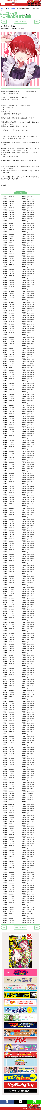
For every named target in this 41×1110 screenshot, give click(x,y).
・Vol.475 (27, 403)
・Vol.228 (8, 675)
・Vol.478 (8, 400)
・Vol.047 (27, 872)
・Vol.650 (8, 212)
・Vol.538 (8, 335)
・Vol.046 (8, 874)
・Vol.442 (8, 440)
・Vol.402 (8, 484)
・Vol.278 (8, 620)
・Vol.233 (27, 668)
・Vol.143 (27, 767)
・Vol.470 (8, 409)
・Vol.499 (27, 376)
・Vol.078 (8, 839)
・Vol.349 (27, 541)
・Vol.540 (8, 333)
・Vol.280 (8, 618)
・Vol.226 (8, 677)
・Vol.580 (8, 289)
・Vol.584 (8, 284)
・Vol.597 (27, 269)
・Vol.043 (27, 876)
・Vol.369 (27, 519)
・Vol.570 (8, 300)
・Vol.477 (27, 400)
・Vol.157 (27, 751)
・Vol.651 (27, 210)
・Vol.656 (8, 205)
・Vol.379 (27, 508)
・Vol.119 (27, 793)
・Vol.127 (27, 784)
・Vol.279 (27, 618)
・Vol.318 (8, 576)
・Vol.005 (27, 918)
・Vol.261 (27, 637)
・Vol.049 (27, 870)
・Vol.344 (8, 547)
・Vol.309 (27, 585)
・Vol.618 (8, 247)
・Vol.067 (27, 850)
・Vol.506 (8, 370)
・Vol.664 (8, 197)
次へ (36, 22)
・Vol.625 (27, 238)
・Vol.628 (8, 236)
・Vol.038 (8, 883)
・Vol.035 (27, 885)
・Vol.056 (8, 863)
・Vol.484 (8, 394)
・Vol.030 (8, 892)
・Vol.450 (8, 431)
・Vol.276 (8, 622)
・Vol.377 (27, 510)
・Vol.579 (27, 289)
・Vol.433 (27, 449)
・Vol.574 (8, 295)
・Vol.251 (27, 648)
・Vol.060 (8, 859)
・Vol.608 (8, 258)
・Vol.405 (27, 479)
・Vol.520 (8, 354)
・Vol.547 (27, 324)
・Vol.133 (27, 778)
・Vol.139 (27, 771)
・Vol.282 (8, 615)
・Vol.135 (27, 775)
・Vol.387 (27, 499)
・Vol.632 (8, 232)
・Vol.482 (8, 396)
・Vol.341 (27, 550)
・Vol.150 (8, 760)
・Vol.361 (27, 528)
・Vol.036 (8, 885)
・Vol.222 (8, 681)
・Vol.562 (8, 308)
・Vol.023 (27, 898)
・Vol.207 (27, 696)
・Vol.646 (8, 216)
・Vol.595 (27, 271)
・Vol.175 (27, 732)
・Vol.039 (27, 881)
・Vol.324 (8, 569)
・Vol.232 (8, 670)
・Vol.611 (27, 254)
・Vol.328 (8, 565)
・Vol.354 (8, 536)
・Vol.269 (27, 629)
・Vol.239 (27, 661)
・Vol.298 (8, 598)
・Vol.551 (27, 319)
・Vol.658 (8, 203)
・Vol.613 (27, 251)
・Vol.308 (8, 587)
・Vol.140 (8, 771)
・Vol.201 (27, 703)
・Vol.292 (8, 604)
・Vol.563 (27, 306)
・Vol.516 (8, 359)
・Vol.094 (8, 821)
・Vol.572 (8, 297)
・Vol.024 (8, 898)
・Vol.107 (27, 806)
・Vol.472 (8, 407)
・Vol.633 (27, 230)
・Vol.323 (27, 569)
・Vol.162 (8, 747)
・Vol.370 (8, 519)
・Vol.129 (27, 782)
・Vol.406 (8, 479)
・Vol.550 (8, 322)
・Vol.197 (27, 707)
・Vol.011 (27, 911)
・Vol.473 (27, 405)
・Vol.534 (8, 339)
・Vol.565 (27, 304)
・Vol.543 (27, 328)
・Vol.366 (8, 523)
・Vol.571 (27, 297)
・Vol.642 (8, 221)
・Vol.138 (8, 773)
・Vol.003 (27, 920)
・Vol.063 (27, 854)
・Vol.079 (27, 837)
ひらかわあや (12, 8)
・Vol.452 (8, 429)
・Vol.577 (27, 291)
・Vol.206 (8, 699)
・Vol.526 (8, 348)
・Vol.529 (27, 343)
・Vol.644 (8, 218)
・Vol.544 (8, 328)
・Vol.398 (8, 488)
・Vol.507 (27, 368)
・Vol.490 (8, 387)
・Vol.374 (8, 515)
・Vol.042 (8, 878)
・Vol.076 (8, 841)
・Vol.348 (8, 543)
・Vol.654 (8, 208)
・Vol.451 (27, 429)
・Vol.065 (27, 852)
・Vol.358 (8, 532)
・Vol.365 (27, 523)
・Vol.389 (27, 497)
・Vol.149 (27, 760)
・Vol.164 (8, 745)
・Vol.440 (8, 442)
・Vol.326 (8, 567)
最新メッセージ (20, 22)
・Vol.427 (27, 455)
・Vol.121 (27, 791)
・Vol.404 (8, 482)
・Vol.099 (27, 815)
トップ (3, 8)
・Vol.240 (8, 661)
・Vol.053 (27, 865)
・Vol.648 (8, 214)
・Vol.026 (8, 896)
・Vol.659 (27, 201)
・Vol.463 (27, 416)
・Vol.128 (8, 784)
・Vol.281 (27, 615)
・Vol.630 (8, 234)
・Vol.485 (27, 392)
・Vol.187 (27, 718)
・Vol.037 (27, 883)
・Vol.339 (27, 552)
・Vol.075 (27, 841)
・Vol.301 (27, 593)
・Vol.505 (27, 370)
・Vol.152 (8, 758)
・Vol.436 (8, 447)
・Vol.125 (27, 786)
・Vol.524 (8, 350)
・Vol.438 (8, 444)
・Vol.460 (8, 420)
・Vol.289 (27, 607)
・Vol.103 (27, 810)
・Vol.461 (27, 418)
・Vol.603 (27, 262)
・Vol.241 (27, 659)
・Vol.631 (27, 232)
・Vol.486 (8, 392)
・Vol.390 (8, 497)
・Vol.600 (8, 267)
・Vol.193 (27, 712)
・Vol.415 (27, 468)
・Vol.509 (27, 365)
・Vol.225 (27, 677)
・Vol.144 (8, 767)
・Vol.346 (8, 545)
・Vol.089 (27, 826)
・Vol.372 (8, 517)
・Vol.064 (8, 854)
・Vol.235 (27, 666)
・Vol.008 (8, 916)
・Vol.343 (27, 547)
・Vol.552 (8, 319)
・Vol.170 (8, 738)
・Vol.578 (8, 291)
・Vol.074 (8, 843)
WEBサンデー (34, 3)
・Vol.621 (27, 243)
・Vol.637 (27, 225)
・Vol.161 (27, 747)
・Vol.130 (8, 782)
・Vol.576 (8, 293)
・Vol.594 (8, 273)
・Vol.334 (8, 558)
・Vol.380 (8, 508)
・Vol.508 (8, 368)
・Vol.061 (27, 856)
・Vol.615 (27, 249)
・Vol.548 (8, 324)
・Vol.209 (27, 694)
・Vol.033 (27, 887)
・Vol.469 (27, 409)
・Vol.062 (8, 856)
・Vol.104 (8, 810)
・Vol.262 (8, 637)
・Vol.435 (27, 447)
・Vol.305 (27, 589)
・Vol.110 (8, 804)
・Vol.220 (8, 683)
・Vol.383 (27, 503)
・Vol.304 (8, 591)
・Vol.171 (27, 736)
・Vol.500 (8, 376)
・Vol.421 (27, 462)
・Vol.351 (27, 539)
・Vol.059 (27, 859)
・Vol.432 (8, 451)
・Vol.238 (8, 664)
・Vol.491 (27, 385)
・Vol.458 (8, 422)
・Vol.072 (8, 846)
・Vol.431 (27, 451)
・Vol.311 (27, 582)
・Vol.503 (27, 372)
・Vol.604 (8, 262)
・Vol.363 (27, 525)
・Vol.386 (8, 501)
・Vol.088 (8, 828)
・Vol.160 (8, 749)
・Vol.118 (8, 795)
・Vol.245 (27, 655)
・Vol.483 (27, 394)
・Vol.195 (27, 710)
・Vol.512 (8, 363)
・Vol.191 (27, 714)
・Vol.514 (8, 361)
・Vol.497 (27, 379)
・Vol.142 (8, 769)
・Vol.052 (8, 867)
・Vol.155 (27, 753)
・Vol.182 (8, 725)
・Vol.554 (8, 317)
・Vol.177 (27, 729)
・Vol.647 (27, 214)
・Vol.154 (8, 756)
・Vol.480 (8, 398)
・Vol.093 (27, 821)
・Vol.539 (27, 333)
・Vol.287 (27, 609)
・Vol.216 (8, 688)
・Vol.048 (8, 872)
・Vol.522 (8, 352)
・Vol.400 (8, 486)
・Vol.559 (27, 311)
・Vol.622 (8, 243)
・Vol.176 (8, 732)
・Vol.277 (27, 620)
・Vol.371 (27, 517)
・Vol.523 (27, 350)
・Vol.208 (8, 696)
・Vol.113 (27, 799)
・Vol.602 (8, 265)
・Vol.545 (27, 326)
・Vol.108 (8, 806)
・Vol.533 (27, 339)
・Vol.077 (27, 839)
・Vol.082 (8, 835)
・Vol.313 (27, 580)
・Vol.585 (27, 282)
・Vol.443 (27, 438)
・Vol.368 (8, 521)
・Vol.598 (8, 269)
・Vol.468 (8, 411)
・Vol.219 (27, 683)
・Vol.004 (8, 920)
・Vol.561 (27, 308)
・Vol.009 (27, 914)
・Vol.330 (8, 563)
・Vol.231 (27, 670)
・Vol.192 (8, 714)
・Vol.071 (27, 846)
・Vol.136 (8, 775)
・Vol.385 (27, 501)
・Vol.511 (27, 363)
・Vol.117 (27, 795)
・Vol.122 (8, 791)
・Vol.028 (8, 894)
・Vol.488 (8, 389)
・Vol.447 (27, 433)
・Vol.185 (27, 721)
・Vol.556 (8, 315)
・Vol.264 (8, 635)
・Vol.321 (27, 571)
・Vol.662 (8, 199)
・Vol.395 (27, 490)
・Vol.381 (27, 506)
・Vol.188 (8, 718)
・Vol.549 (27, 322)
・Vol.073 (27, 843)
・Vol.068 (8, 850)
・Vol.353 (27, 536)
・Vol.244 (8, 657)
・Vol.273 (27, 624)
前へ (4, 22)
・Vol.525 (27, 348)
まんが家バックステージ (16, 15)
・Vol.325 (27, 567)
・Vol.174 (8, 734)
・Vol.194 (8, 712)
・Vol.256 (8, 644)
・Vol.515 (27, 359)
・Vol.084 (8, 832)
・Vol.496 (8, 381)
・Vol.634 (8, 230)
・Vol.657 (27, 203)
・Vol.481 (27, 396)
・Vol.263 (27, 635)
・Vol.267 (27, 631)
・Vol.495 (27, 381)
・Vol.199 (27, 705)
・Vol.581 (27, 286)
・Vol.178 (8, 729)
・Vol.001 (27, 922)
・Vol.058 (8, 861)
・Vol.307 (27, 587)
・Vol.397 (27, 488)
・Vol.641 (27, 221)
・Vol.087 (27, 828)
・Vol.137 (27, 773)
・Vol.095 (27, 819)
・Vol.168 (8, 740)
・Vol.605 (27, 260)
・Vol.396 (8, 490)
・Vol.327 (27, 565)
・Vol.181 (27, 725)
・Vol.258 (8, 642)
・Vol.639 (27, 223)
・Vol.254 (8, 646)
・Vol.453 (27, 427)
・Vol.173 (27, 734)
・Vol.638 (8, 225)
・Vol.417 (27, 466)
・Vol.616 (8, 249)
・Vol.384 (8, 503)
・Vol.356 (8, 534)
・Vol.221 (27, 681)
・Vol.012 (8, 911)
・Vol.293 (27, 602)
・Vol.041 (27, 878)
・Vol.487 (27, 389)
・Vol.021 (27, 900)
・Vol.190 (8, 716)
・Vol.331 (27, 561)
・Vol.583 (27, 284)
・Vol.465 (27, 414)
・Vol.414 (8, 471)
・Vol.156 (8, 753)
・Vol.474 (8, 405)
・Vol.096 (8, 819)
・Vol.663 (27, 197)
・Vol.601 (27, 265)
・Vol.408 (8, 477)
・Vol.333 (27, 558)
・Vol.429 (27, 453)
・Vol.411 (27, 473)
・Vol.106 (8, 808)
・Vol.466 (8, 414)
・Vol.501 (27, 374)
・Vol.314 (8, 580)
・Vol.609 (27, 256)
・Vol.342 (8, 550)
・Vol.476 (8, 403)
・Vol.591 (27, 276)
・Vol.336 (8, 556)
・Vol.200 (8, 705)
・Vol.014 (8, 909)
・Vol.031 (27, 889)
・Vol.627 (27, 236)
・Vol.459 (27, 420)
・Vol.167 (27, 740)
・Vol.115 (27, 797)
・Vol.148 (8, 762)
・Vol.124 (8, 788)
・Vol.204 (8, 701)
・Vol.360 (8, 530)
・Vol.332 (8, 561)
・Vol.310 (8, 585)
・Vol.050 (8, 870)
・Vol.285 (27, 611)
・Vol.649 (27, 212)
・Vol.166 (8, 742)
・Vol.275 (27, 622)
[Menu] (3, 3)
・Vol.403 (27, 482)
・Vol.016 (8, 907)
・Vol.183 (27, 723)
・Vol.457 (27, 422)
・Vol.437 (27, 444)
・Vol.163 (27, 745)
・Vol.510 (8, 365)
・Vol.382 (8, 506)
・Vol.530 (8, 343)
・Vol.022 (8, 900)
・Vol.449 (27, 431)
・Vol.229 (27, 672)
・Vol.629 (27, 234)
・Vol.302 (8, 593)
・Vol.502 (8, 374)
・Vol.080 (8, 837)
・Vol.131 (27, 780)
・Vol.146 (8, 764)
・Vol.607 (27, 258)
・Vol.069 (27, 848)
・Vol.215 (27, 688)
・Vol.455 (27, 425)
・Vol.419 (27, 464)
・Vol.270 (8, 629)
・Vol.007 (27, 916)
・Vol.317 (27, 576)
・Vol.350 (8, 541)
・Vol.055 (27, 863)
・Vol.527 (27, 346)
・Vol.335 (27, 556)
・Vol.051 (27, 867)
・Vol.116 (8, 797)
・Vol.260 (8, 639)
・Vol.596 (8, 271)
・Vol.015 (27, 907)
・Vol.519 (27, 354)
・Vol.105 (27, 808)
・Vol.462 (8, 418)
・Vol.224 (8, 679)
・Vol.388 (8, 499)
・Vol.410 (8, 475)
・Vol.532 (8, 341)
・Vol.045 (27, 874)
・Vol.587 (27, 280)
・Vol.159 (27, 749)
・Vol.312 (8, 582)
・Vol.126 (8, 786)
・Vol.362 (8, 528)
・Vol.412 (8, 473)
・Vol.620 (8, 245)
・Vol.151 (27, 758)
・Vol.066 (8, 852)
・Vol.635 (27, 227)
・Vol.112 (8, 802)
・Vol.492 (8, 385)
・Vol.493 (27, 383)
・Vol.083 (27, 832)
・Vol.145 (27, 764)
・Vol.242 (8, 659)
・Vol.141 (27, 769)
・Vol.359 (27, 530)
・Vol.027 (27, 894)
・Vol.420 (8, 464)
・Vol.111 (27, 802)
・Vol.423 (27, 460)
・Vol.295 (27, 600)
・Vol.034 (8, 887)
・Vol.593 (27, 273)
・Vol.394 (8, 493)
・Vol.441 (27, 440)
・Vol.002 (8, 922)
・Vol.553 (27, 317)
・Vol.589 (27, 278)
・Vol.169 (27, 738)
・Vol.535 (27, 337)
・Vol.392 (8, 495)
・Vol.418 (8, 466)
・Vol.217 (27, 685)
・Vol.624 (8, 240)
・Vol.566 (8, 304)
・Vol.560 (8, 311)
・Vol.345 (27, 545)
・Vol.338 (8, 554)
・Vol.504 (8, 372)
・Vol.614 (8, 251)
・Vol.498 (8, 379)
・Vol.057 (27, 861)
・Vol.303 (27, 591)
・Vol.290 (8, 607)
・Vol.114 (8, 799)
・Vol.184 (8, 723)
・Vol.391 (27, 495)
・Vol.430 (8, 453)
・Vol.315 (27, 578)
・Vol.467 (27, 411)
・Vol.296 (8, 600)
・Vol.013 (27, 909)
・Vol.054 (8, 865)
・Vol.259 (27, 639)
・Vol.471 (27, 407)
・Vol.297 (27, 598)
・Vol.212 (8, 692)
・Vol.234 (8, 668)
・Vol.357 (27, 532)
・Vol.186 (8, 721)
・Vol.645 (27, 216)
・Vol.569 (27, 300)
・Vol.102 (8, 813)
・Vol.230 (8, 672)
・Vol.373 (27, 515)
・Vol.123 (27, 788)
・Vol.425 (27, 457)
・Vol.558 (8, 313)
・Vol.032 (8, 889)
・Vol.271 (27, 626)
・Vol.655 (27, 205)
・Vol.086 (8, 830)
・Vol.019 (27, 902)
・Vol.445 (27, 436)
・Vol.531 (27, 341)
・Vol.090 (8, 826)
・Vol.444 (8, 438)
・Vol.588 (8, 280)
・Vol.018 (8, 905)
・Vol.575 (27, 293)
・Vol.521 (27, 352)
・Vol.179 (27, 727)
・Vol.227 (27, 675)
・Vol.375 (27, 512)
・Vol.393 (27, 493)
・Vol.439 (27, 442)
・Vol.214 (8, 690)
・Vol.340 (8, 552)
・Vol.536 (8, 337)
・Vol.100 (8, 815)
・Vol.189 (27, 716)
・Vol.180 (8, 727)
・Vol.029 (27, 892)
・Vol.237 (27, 664)
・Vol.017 (27, 905)
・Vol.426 (8, 457)
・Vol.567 (27, 302)
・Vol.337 (27, 554)
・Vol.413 (27, 471)
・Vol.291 (27, 604)
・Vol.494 (8, 383)
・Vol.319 (27, 574)
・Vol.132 (8, 780)
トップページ (31, 1107)
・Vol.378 (8, 510)
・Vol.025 (27, 896)
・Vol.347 (27, 543)
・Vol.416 (8, 468)
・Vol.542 (8, 330)
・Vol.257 (27, 642)
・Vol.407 (27, 477)
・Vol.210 (8, 694)
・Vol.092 (8, 824)
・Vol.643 (27, 218)
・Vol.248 (8, 653)
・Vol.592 (8, 276)
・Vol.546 (8, 326)
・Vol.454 (8, 427)
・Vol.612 (8, 254)
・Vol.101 (27, 813)
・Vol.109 (27, 804)
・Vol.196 (8, 710)
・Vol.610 (8, 256)
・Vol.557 (27, 313)
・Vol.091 (27, 824)
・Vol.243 (27, 657)
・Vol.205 (27, 699)
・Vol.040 (8, 881)
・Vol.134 (8, 778)
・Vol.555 (27, 315)
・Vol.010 (8, 914)
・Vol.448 (8, 433)
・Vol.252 (8, 648)
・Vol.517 (27, 357)
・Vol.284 (8, 613)
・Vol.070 (8, 848)
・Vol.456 (8, 425)
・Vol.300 (8, 596)
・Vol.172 (8, 736)
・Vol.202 (8, 703)
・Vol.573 (27, 295)
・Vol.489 (27, 387)
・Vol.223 (27, 679)
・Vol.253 (27, 646)
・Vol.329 (27, 563)
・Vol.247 (27, 653)
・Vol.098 (8, 817)
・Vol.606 (8, 260)
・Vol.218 (8, 685)
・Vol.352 (8, 539)
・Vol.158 (8, 751)
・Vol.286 (8, 611)
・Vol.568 (8, 302)
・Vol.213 (27, 690)
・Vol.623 (27, 240)
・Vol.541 (27, 330)
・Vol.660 (8, 201)
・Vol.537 (27, 335)
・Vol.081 (27, 835)
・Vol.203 (27, 701)
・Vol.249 (27, 650)
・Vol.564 (8, 306)
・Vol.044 (8, 876)
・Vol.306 (8, 589)
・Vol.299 (27, 596)
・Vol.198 (8, 707)
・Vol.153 (27, 756)
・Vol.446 (8, 436)
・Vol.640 (8, 223)
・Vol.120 (8, 793)
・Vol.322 (8, 571)
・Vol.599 (27, 267)
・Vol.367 (27, 521)
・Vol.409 (27, 475)
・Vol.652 (8, 210)
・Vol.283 (27, 613)
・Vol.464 (8, 416)
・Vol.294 (8, 602)
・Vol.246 (8, 655)
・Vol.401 (27, 484)
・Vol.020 (8, 902)
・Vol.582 (8, 286)
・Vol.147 (27, 762)
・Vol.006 (8, 918)
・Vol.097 (27, 817)
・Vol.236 (8, 666)
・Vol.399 (27, 486)
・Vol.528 (8, 346)
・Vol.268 (8, 631)
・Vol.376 (8, 512)
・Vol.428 (8, 455)
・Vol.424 (8, 460)
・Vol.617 (27, 247)
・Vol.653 (27, 208)
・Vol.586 (8, 282)
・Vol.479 (27, 398)
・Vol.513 (27, 361)
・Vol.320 (8, 574)
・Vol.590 (8, 278)
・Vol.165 (27, 742)
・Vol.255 (27, 644)
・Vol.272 (8, 626)
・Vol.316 (8, 578)
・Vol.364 (8, 525)
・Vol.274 (8, 624)
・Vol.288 (8, 609)
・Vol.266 (8, 633)
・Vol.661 (27, 199)
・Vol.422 (8, 462)
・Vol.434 (8, 449)
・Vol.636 (8, 227)
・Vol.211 (27, 692)
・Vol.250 (8, 650)
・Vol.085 (27, 830)
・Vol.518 (8, 357)
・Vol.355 (27, 534)
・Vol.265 (27, 633)
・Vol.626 (8, 238)
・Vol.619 (27, 245)
